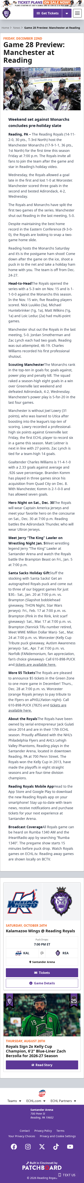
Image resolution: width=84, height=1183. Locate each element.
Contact (25, 1131)
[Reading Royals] (6, 13)
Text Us (69, 1175)
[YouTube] (70, 1146)
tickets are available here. (35, 664)
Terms (60, 1131)
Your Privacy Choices (21, 1136)
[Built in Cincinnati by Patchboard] (42, 1165)
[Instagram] (27, 1146)
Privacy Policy (43, 1131)
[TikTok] (56, 1146)
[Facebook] (13, 1146)
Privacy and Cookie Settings (58, 1136)
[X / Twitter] (42, 1146)
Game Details (44, 983)
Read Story (44, 1065)
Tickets (44, 973)
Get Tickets (50, 13)
